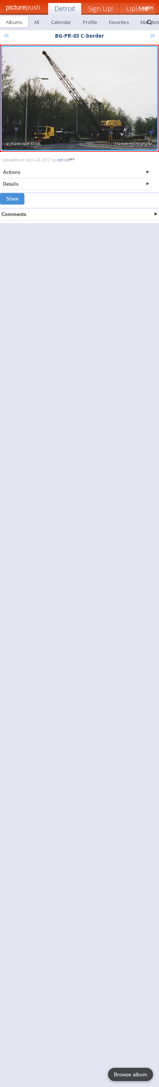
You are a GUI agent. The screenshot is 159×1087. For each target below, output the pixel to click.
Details (10, 184)
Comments (13, 214)
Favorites (119, 22)
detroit (63, 159)
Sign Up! (100, 8)
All (36, 22)
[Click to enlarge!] (79, 98)
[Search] (149, 22)
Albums (14, 22)
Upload (137, 8)
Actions (11, 172)
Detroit (64, 8)
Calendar (61, 22)
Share (12, 199)
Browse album (130, 1074)
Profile (90, 22)
